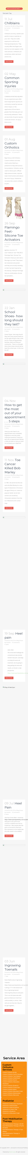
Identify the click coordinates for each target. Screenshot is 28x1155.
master (8, 28)
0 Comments (16, 28)
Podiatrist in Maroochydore (11, 1107)
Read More (9, 61)
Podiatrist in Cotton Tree (10, 1109)
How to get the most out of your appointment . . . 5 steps (15, 413)
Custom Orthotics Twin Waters (12, 1076)
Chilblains (12, 23)
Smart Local (12, 1152)
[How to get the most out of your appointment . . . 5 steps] (14, 380)
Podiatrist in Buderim (9, 1111)
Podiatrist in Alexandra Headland (12, 1104)
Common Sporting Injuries (12, 82)
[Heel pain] (14, 573)
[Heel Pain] (14, 743)
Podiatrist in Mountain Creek (11, 1113)
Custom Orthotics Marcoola (11, 1095)
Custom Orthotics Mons (10, 1089)
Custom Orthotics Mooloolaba (11, 1093)
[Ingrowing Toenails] (14, 900)
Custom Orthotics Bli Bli (10, 1072)
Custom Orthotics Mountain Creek (13, 1091)
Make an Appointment (13, 8)
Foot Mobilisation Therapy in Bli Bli (13, 1124)
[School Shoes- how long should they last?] (14, 296)
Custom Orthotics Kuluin (10, 1080)
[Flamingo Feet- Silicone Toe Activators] (14, 208)
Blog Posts (20, 26)
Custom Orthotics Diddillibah (11, 1078)
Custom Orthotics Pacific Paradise (13, 1074)
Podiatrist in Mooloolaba (10, 1105)
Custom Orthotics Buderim (10, 1085)
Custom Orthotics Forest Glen (11, 1087)
